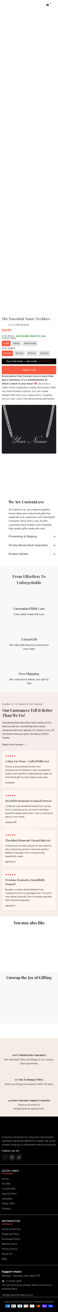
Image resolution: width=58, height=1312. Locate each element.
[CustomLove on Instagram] (12, 1157)
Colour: (9, 337)
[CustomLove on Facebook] (5, 1157)
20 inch (44, 353)
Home (5, 1178)
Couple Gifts (8, 1188)
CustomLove (26, 1301)
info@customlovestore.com (17, 1294)
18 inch (32, 353)
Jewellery (7, 1198)
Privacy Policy (10, 1248)
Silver (16, 343)
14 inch (7, 353)
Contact (6, 1208)
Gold (6, 343)
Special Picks (9, 1193)
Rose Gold (30, 343)
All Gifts (6, 1183)
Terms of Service (11, 1229)
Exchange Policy (11, 1238)
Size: (8, 348)
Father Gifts (8, 1203)
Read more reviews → (14, 744)
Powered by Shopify (43, 1301)
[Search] (3, 4)
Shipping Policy (10, 1233)
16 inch (19, 353)
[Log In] (44, 4)
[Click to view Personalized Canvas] (14, 943)
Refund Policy (9, 1243)
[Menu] (2, 4)
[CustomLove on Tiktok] (19, 1157)
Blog (4, 1258)
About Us (7, 1253)
